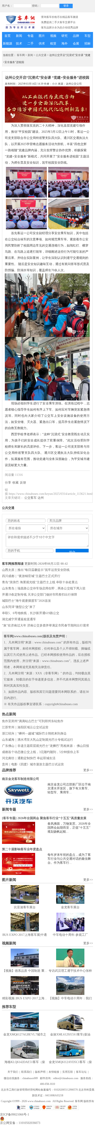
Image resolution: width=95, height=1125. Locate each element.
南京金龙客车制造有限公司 (20, 779)
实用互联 (67, 1071)
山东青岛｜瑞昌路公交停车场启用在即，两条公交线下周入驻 (44, 588)
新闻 (19, 35)
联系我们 (26, 1071)
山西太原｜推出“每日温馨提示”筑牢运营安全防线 (36, 570)
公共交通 (41, 55)
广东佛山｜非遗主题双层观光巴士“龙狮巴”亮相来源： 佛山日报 (45, 746)
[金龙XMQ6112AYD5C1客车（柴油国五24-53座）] (70, 1049)
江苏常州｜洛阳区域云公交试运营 (25, 727)
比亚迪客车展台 (25, 907)
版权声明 (40, 1071)
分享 (8, 482)
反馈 (23, 482)
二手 (30, 43)
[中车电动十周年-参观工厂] (70, 922)
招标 (87, 43)
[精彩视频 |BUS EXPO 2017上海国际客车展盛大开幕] (25, 985)
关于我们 (13, 1071)
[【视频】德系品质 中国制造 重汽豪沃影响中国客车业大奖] (25, 958)
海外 (64, 43)
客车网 (21, 55)
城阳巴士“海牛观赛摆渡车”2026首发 (26, 600)
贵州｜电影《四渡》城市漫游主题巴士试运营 (33, 764)
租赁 (53, 43)
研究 (64, 35)
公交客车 (30, 497)
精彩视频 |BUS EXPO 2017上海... (24, 998)
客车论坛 (81, 1071)
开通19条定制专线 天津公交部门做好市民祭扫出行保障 (39, 594)
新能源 (7, 43)
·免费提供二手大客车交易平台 (58, 22)
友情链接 (54, 1071)
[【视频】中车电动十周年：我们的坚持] (70, 985)
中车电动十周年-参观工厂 (70, 934)
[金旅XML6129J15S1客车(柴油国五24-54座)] (70, 1021)
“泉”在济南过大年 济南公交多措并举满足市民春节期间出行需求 (45, 625)
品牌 (76, 35)
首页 (7, 35)
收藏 (15, 482)
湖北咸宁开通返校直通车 (19, 619)
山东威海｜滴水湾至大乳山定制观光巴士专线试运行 (37, 739)
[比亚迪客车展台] (25, 894)
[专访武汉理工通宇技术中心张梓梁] (70, 958)
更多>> (88, 770)
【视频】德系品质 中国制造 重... (24, 970)
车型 (87, 35)
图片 (42, 35)
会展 (76, 43)
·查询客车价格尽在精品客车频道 (59, 17)
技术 (19, 43)
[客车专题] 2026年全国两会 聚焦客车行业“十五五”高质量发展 (44, 818)
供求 (42, 43)
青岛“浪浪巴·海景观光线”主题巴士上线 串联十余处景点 (40, 582)
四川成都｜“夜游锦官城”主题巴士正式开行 (31, 576)
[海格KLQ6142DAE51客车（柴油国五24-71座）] (25, 1049)
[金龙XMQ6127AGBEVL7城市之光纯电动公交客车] (25, 1021)
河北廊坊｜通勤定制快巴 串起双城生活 (28, 758)
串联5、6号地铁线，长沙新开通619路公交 (30, 613)
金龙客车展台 (70, 907)
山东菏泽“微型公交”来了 (19, 607)
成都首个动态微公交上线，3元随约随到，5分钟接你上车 (40, 752)
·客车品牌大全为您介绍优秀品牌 (59, 27)
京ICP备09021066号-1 (14, 1114)
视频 (53, 35)
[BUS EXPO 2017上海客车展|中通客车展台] (25, 922)
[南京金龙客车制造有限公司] (25, 794)
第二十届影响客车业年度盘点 (22, 849)
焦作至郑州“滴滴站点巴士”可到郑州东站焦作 (32, 721)
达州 (41, 497)
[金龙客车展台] (70, 894)
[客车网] (20, 21)
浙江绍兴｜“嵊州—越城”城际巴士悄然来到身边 (34, 733)
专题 (30, 35)
